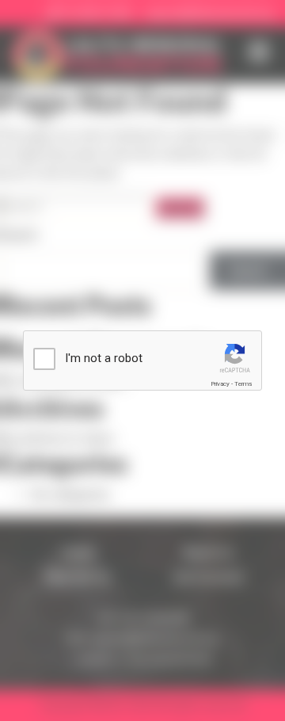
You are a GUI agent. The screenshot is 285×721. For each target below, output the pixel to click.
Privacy (220, 383)
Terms (243, 383)
